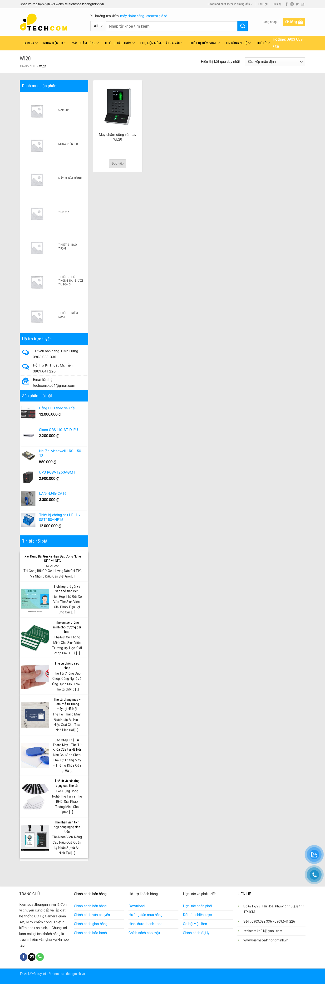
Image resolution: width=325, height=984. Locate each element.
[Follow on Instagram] (292, 4)
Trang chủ (27, 66)
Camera (28, 43)
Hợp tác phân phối (197, 906)
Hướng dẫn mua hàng (145, 915)
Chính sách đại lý (196, 933)
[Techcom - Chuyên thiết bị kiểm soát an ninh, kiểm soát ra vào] (51, 22)
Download (136, 906)
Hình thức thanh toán (145, 924)
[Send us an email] (302, 4)
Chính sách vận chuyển (92, 915)
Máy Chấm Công (84, 43)
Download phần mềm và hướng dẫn (229, 4)
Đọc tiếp (118, 163)
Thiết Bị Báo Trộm (118, 43)
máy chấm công (132, 16)
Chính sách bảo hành (90, 933)
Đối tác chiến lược (197, 915)
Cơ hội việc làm (195, 924)
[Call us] (40, 957)
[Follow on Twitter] (297, 4)
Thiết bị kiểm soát (203, 43)
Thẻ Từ (261, 43)
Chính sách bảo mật (144, 933)
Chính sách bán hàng (90, 906)
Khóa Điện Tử (53, 43)
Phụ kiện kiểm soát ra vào (160, 43)
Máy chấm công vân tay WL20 (117, 137)
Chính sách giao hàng (91, 924)
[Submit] (242, 26)
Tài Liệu (263, 4)
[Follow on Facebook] (286, 4)
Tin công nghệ (236, 43)
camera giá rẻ (156, 16)
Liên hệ (277, 4)
